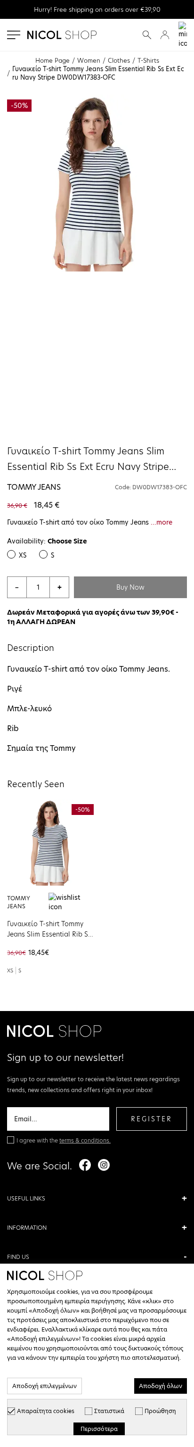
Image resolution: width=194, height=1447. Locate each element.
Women (88, 60)
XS (22, 555)
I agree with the (63, 1140)
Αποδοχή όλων (160, 1386)
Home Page (52, 60)
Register (151, 1119)
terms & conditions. (85, 1140)
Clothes (119, 60)
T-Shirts (148, 60)
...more (161, 522)
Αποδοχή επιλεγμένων (44, 1386)
